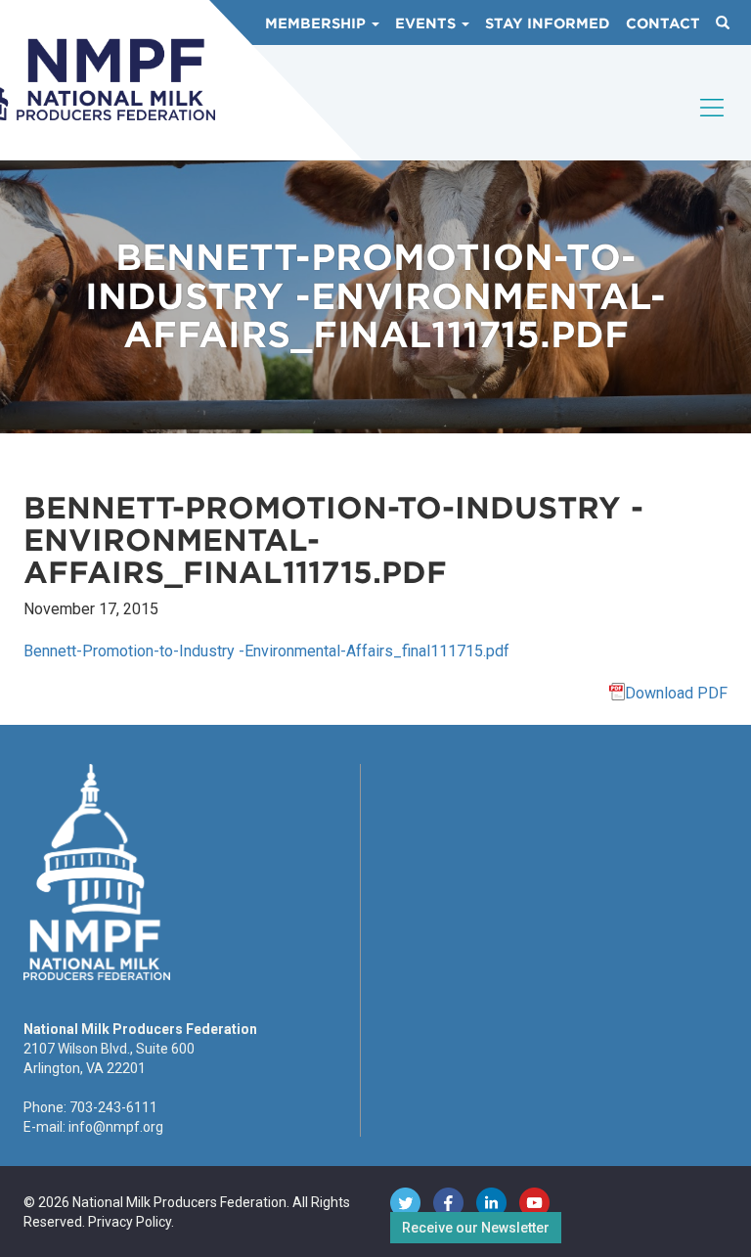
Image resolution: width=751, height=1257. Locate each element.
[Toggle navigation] (712, 124)
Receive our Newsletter (476, 1227)
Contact (663, 23)
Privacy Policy (129, 1222)
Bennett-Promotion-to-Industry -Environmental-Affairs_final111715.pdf (266, 651)
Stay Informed (547, 23)
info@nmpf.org (115, 1127)
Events (427, 23)
